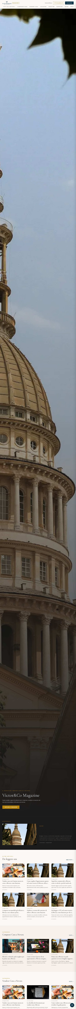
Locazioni (43, 6)
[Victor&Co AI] (72, 1005)
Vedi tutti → (70, 859)
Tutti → (71, 935)
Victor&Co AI (59, 3)
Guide (66, 6)
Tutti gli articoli (9, 6)
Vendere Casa (33, 6)
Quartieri (60, 6)
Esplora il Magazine (11, 807)
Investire (52, 6)
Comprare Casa (22, 6)
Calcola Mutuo (48, 3)
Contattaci (69, 3)
